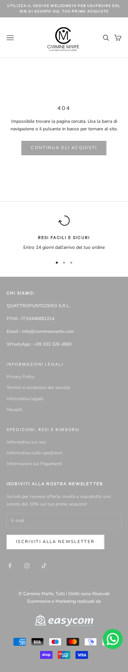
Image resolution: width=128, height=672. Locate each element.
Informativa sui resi (26, 442)
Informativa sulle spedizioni (34, 453)
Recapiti (14, 409)
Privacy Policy (20, 377)
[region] (64, 233)
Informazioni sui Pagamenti (34, 464)
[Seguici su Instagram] (27, 565)
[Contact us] (113, 639)
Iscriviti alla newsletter (55, 542)
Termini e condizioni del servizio (38, 387)
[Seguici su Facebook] (10, 565)
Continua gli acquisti (64, 148)
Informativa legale (25, 399)
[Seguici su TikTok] (44, 565)
